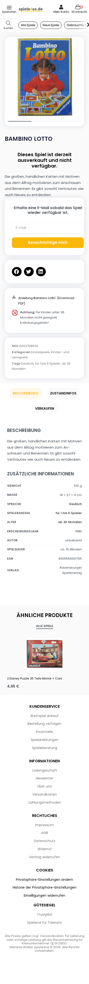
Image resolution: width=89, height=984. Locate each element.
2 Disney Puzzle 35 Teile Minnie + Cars (34, 678)
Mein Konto (61, 12)
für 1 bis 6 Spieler (47, 363)
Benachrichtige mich (48, 242)
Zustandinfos (63, 393)
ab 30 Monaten (70, 522)
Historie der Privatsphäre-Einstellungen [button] (44, 887)
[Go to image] (18, 121)
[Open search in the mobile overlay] (8, 25)
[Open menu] (9, 7)
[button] (17, 271)
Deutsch (27, 363)
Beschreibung (25, 393)
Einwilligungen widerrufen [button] (44, 895)
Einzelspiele (40, 352)
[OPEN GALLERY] (44, 76)
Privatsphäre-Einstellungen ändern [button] (44, 879)
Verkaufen (44, 408)
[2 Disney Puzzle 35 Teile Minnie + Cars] (44, 654)
